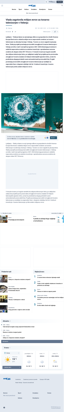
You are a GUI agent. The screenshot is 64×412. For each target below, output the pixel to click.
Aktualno (6, 321)
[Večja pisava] (57, 32)
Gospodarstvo (11, 307)
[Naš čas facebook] (4, 407)
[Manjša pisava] (53, 32)
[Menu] (2, 6)
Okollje (38, 281)
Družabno (10, 297)
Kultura (7, 324)
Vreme (6, 347)
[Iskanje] (62, 5)
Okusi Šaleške (11, 286)
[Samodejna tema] (46, 2)
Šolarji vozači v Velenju (42, 295)
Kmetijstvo (39, 275)
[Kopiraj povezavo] (15, 31)
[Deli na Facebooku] (12, 31)
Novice (9, 217)
